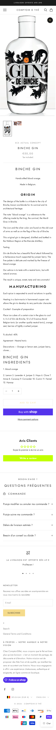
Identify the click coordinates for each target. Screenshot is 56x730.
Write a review (28, 458)
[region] (28, 559)
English (41, 697)
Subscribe (14, 612)
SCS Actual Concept (28, 142)
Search (6, 628)
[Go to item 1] (7, 128)
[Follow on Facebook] (4, 689)
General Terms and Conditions (17, 633)
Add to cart (28, 402)
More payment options (28, 419)
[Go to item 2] (17, 123)
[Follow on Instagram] (12, 689)
